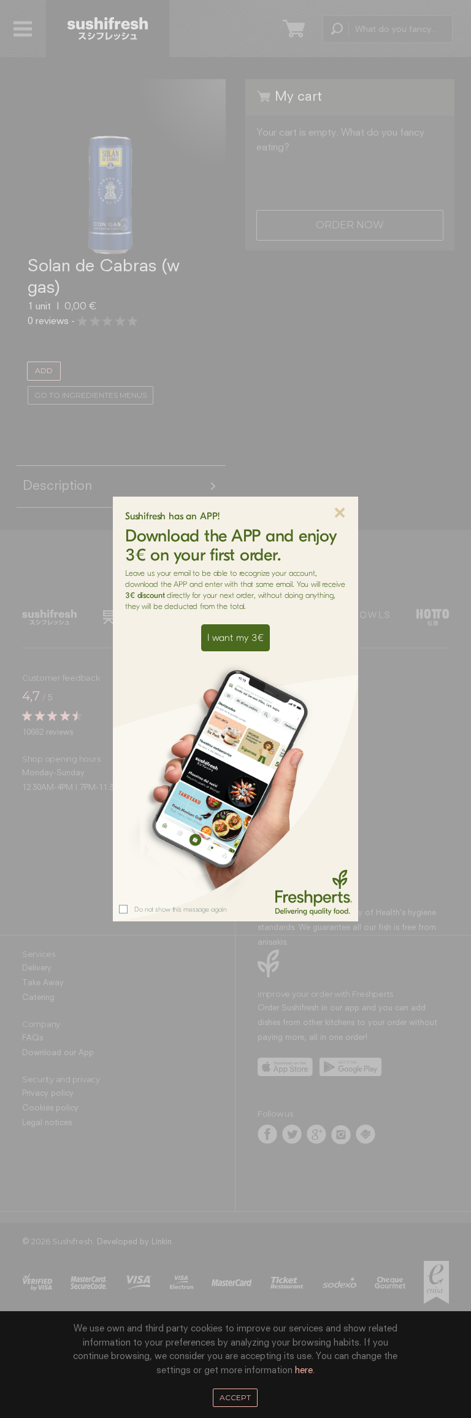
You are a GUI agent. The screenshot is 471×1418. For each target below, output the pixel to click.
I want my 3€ (235, 637)
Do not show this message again (180, 909)
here (304, 1370)
